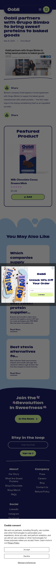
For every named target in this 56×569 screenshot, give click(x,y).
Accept (27, 549)
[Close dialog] (53, 268)
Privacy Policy (13, 543)
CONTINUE (41, 294)
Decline (27, 556)
